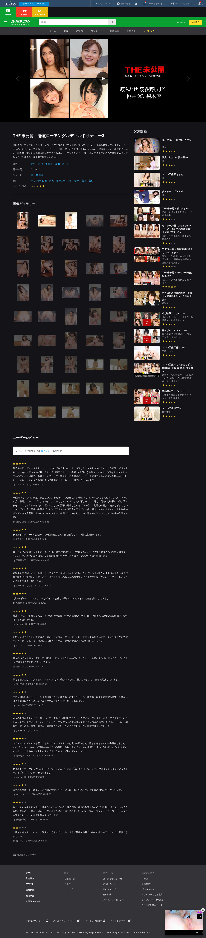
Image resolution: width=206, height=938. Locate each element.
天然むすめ (147, 884)
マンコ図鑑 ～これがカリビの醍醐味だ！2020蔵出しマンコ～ (177, 368)
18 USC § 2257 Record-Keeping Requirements (80, 932)
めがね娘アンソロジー (173, 313)
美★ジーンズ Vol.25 (172, 191)
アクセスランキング (35, 920)
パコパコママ (148, 889)
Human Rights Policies (118, 932)
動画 (66, 31)
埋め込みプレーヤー (26, 854)
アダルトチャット (118, 920)
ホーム (52, 31)
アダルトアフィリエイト (64, 920)
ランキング (96, 31)
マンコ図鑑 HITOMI (172, 408)
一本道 (145, 879)
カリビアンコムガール (152, 905)
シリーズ (68, 889)
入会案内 (195, 22)
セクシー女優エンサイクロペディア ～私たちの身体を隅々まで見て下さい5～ (177, 229)
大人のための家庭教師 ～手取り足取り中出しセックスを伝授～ (177, 296)
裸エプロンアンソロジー (174, 330)
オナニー (60, 180)
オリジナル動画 (39, 180)
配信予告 (131, 31)
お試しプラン (150, 31)
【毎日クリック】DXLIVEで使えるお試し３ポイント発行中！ (35, 4)
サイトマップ (109, 889)
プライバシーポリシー (113, 899)
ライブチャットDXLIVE (152, 899)
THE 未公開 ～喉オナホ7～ (175, 208)
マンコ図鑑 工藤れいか (173, 347)
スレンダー (73, 180)
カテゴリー (69, 884)
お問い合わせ (109, 884)
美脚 (84, 180)
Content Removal (141, 932)
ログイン (181, 22)
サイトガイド (109, 873)
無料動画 (114, 31)
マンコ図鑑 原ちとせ (172, 174)
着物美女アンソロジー (173, 391)
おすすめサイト (149, 873)
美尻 (91, 180)
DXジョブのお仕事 (93, 920)
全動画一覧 (69, 879)
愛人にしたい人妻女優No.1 (175, 157)
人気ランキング (33, 901)
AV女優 (79, 31)
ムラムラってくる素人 (152, 894)
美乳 (51, 180)
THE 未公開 (37, 175)
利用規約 (107, 894)
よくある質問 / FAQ (112, 879)
